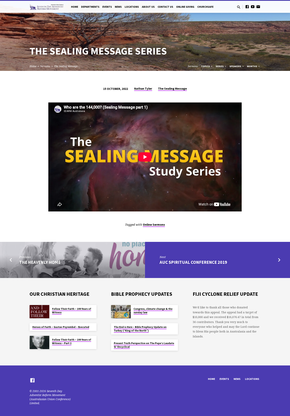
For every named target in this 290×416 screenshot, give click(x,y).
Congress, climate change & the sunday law (153, 310)
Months (252, 66)
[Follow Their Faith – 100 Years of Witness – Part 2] (39, 342)
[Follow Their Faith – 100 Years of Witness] (39, 311)
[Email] (258, 6)
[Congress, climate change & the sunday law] (121, 311)
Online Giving (185, 6)
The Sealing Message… (67, 66)
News (118, 6)
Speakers (235, 66)
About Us (148, 6)
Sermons (45, 66)
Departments (90, 6)
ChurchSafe (205, 6)
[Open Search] (239, 7)
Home (74, 6)
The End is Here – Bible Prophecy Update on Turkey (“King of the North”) (140, 328)
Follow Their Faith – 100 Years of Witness (71, 310)
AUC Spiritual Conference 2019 (193, 262)
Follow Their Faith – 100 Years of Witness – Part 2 (71, 341)
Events (107, 6)
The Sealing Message (172, 88)
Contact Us (165, 6)
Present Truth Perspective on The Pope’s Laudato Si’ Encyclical (144, 345)
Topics (205, 66)
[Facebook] (247, 6)
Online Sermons (154, 224)
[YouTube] (253, 6)
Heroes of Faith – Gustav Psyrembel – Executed (60, 327)
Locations (132, 6)
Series (220, 66)
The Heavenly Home (40, 262)
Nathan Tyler (143, 88)
